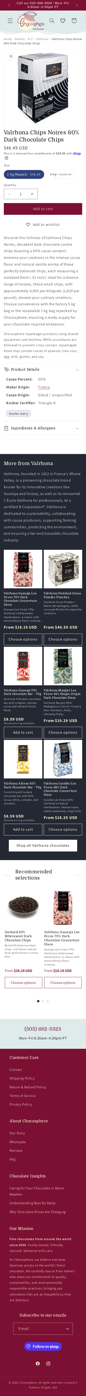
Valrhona (42, 39)
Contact (16, 1069)
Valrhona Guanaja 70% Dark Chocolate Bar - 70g (22, 692)
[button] (10, 20)
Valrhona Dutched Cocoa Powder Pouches (62, 595)
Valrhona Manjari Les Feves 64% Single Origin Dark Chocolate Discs (62, 694)
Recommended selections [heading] (33, 875)
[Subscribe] (67, 1328)
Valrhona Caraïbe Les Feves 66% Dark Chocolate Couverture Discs (60, 789)
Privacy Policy (21, 1104)
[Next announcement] (77, 5)
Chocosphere (28, 1382)
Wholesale (18, 1142)
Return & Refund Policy (28, 1087)
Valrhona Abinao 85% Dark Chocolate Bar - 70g (22, 785)
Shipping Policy (22, 1078)
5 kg (62, 175)
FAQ (13, 1159)
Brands (20, 39)
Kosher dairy (18, 413)
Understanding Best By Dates (33, 1203)
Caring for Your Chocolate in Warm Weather (37, 1191)
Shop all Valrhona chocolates (43, 845)
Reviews (16, 1150)
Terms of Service (23, 1095)
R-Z (30, 39)
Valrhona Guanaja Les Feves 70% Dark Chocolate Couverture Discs (20, 599)
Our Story (17, 1133)
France (44, 387)
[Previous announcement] (9, 5)
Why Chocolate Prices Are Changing (38, 1211)
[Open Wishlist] (62, 20)
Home (8, 39)
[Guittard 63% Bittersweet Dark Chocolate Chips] (23, 907)
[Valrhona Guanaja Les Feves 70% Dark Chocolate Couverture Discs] (63, 907)
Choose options (23, 639)
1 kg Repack (24, 174)
